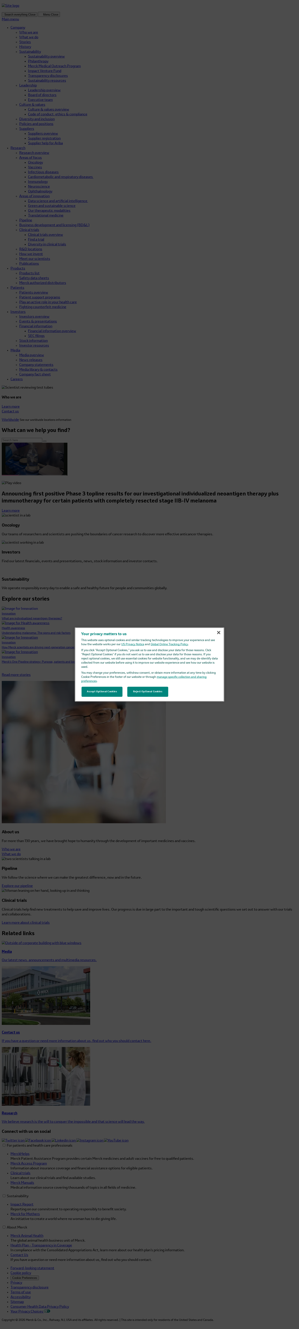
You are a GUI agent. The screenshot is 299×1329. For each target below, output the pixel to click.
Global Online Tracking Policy (169, 644)
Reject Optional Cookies (147, 691)
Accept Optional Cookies (102, 691)
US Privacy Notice (132, 644)
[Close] (218, 633)
